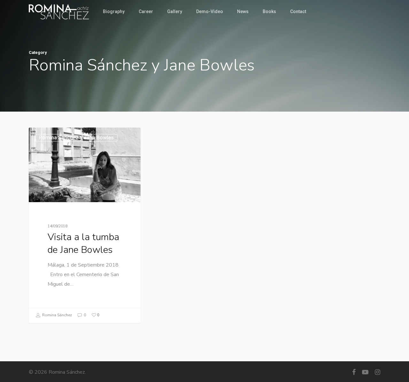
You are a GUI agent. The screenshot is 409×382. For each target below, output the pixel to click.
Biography (114, 11)
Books (269, 11)
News (243, 11)
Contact (298, 11)
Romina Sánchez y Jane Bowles (76, 138)
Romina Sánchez (56, 315)
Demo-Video (209, 11)
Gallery (174, 11)
